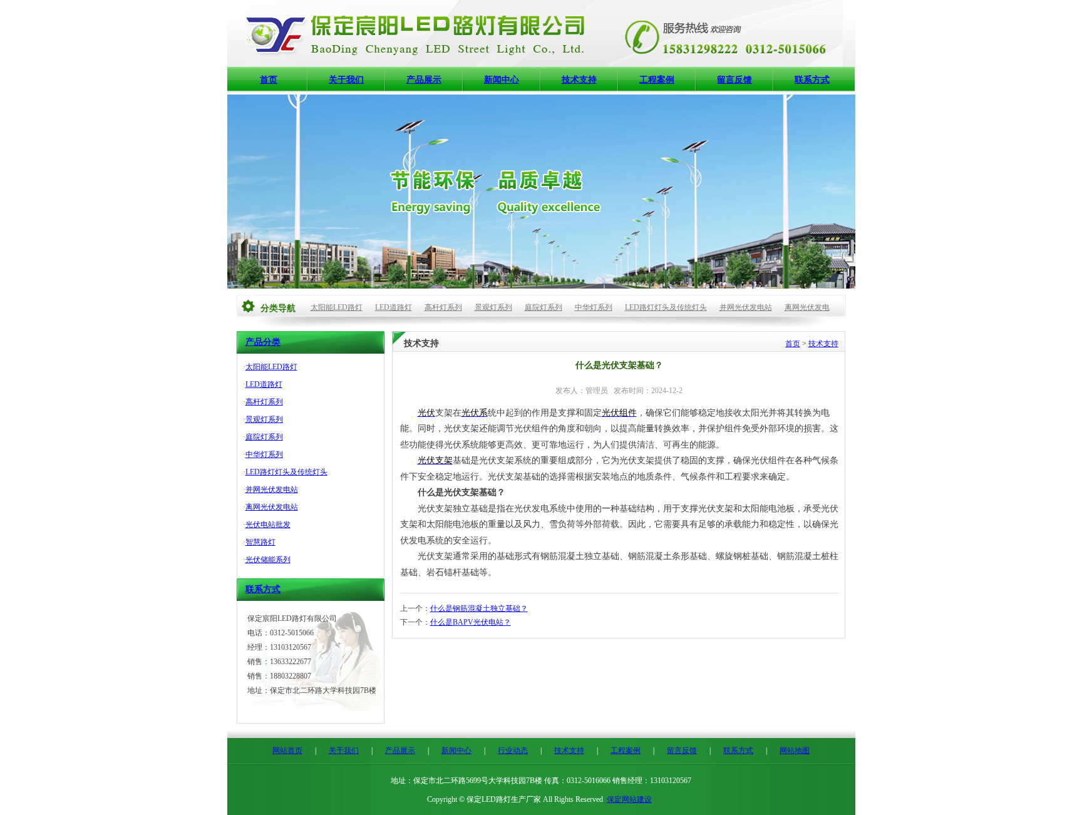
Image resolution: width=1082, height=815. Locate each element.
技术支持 (579, 80)
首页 (268, 80)
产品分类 (263, 342)
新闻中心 (501, 80)
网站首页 (287, 750)
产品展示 (423, 80)
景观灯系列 (493, 307)
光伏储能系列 (268, 559)
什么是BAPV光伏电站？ (470, 622)
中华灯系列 (593, 307)
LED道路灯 (393, 307)
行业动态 (513, 750)
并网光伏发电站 (745, 307)
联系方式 (812, 80)
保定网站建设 (629, 799)
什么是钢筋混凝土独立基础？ (479, 608)
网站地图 (795, 750)
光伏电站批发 (268, 524)
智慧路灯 (260, 542)
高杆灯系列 (443, 307)
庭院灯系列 (543, 307)
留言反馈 (734, 80)
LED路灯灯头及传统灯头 (666, 307)
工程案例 (656, 80)
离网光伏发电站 (271, 507)
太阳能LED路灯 (337, 307)
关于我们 (346, 80)
